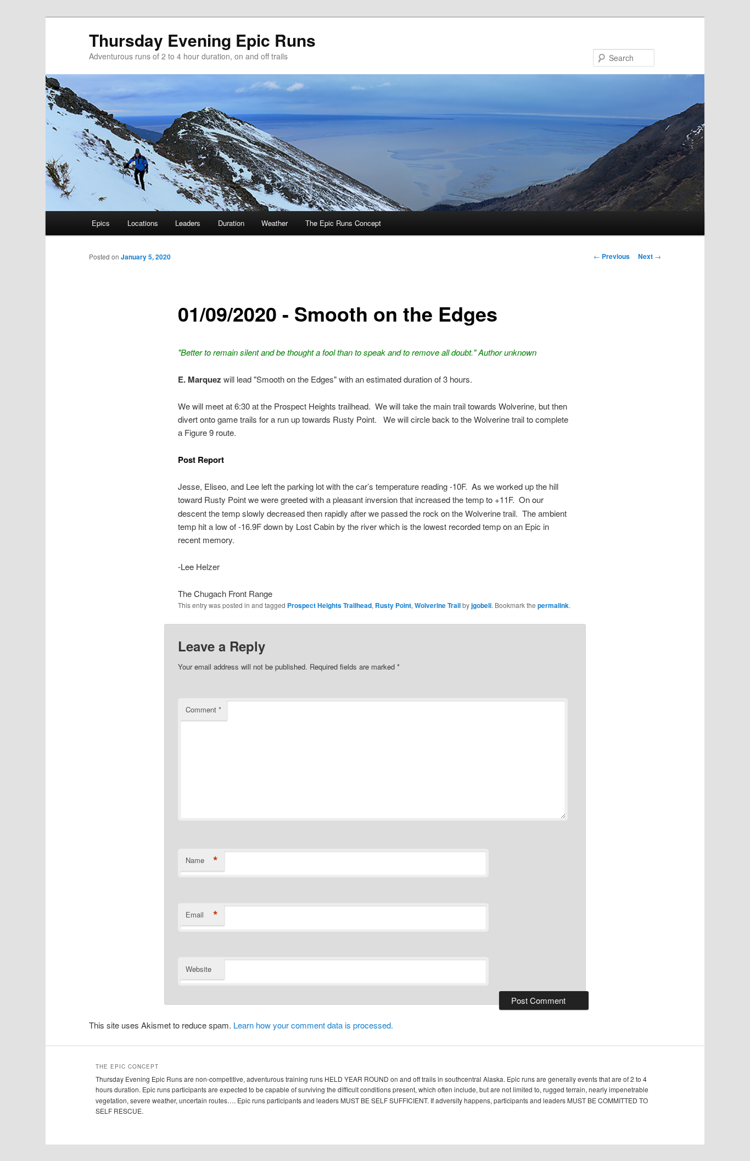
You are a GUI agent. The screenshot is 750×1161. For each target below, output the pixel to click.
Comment (203, 709)
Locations (142, 223)
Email (202, 915)
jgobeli (481, 605)
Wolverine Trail (438, 605)
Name (202, 860)
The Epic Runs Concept (343, 223)
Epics (101, 223)
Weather (274, 223)
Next (649, 256)
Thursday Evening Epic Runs (202, 40)
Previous (612, 256)
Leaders (187, 223)
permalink (553, 605)
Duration (231, 223)
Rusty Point (393, 605)
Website (198, 969)
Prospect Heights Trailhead (329, 605)
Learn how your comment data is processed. (313, 1025)
